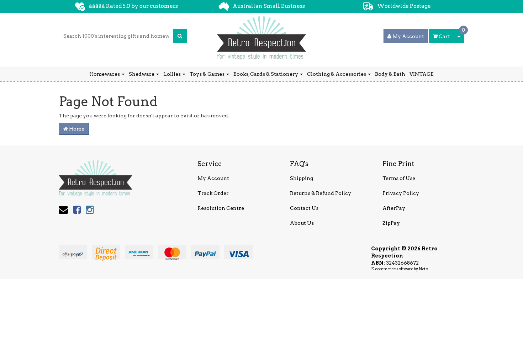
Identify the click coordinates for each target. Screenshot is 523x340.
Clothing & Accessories (337, 74)
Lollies (172, 74)
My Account (213, 178)
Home (76, 129)
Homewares (105, 74)
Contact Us (304, 208)
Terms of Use (398, 178)
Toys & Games (208, 74)
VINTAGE (422, 74)
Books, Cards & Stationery (266, 74)
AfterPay (393, 208)
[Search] (180, 36)
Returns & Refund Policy (320, 193)
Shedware (142, 74)
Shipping (301, 178)
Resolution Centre (220, 208)
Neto (423, 268)
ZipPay (391, 223)
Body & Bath (390, 74)
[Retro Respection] (261, 35)
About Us (302, 223)
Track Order (213, 193)
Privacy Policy (400, 193)
